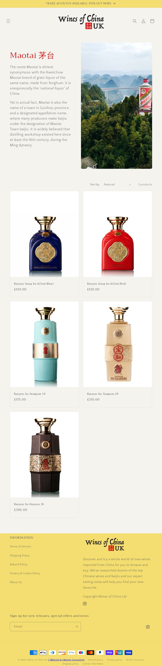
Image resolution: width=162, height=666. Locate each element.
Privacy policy (114, 660)
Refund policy (95, 660)
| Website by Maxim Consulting (66, 659)
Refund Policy (18, 564)
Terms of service (135, 660)
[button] (8, 21)
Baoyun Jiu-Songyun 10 (30, 394)
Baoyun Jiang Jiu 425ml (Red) (106, 284)
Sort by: (95, 184)
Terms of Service (20, 546)
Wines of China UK (37, 660)
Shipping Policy (20, 555)
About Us (16, 582)
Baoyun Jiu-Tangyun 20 (103, 394)
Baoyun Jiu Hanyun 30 (29, 504)
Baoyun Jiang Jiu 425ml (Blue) (34, 284)
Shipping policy (71, 664)
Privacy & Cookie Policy (25, 573)
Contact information (93, 664)
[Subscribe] (76, 626)
